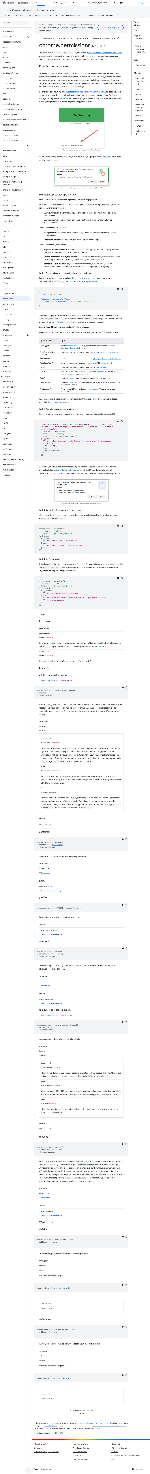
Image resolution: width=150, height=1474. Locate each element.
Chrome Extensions (22, 10)
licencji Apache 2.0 (50, 1426)
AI (56, 15)
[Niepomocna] (122, 38)
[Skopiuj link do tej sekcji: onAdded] (51, 1229)
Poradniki (47, 15)
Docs (5, 10)
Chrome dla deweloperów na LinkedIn (125, 1455)
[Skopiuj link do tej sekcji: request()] (51, 1137)
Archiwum (77, 1455)
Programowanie (33, 15)
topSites (106, 157)
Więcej (75, 3)
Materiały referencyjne (70, 15)
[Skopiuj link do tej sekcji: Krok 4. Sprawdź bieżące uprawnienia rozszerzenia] (85, 510)
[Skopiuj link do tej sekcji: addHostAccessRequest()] (69, 675)
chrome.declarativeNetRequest (108, 352)
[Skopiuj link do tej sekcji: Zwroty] (47, 817)
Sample (91, 15)
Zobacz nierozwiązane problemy (46, 1452)
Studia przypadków (60, 3)
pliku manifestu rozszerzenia (83, 278)
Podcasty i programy (80, 1459)
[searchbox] (16, 23)
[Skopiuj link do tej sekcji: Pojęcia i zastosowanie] (70, 66)
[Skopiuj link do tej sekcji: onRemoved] (54, 1319)
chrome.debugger (74, 346)
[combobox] (99, 3)
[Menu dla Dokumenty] (48, 2)
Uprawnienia (45, 873)
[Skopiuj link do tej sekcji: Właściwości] (51, 628)
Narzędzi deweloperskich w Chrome (107, 359)
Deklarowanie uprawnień (58, 402)
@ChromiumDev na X (119, 1448)
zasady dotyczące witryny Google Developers (109, 1426)
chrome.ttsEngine (73, 382)
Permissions (78, 908)
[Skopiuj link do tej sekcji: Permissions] (54, 621)
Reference (43, 10)
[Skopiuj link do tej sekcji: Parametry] (50, 721)
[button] (15, 376)
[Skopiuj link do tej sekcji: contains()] (52, 832)
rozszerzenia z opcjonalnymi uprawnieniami (86, 92)
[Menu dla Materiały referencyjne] (83, 15)
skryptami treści (101, 646)
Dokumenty (40, 3)
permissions (92, 281)
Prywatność (47, 1469)
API (54, 10)
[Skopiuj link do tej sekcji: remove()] (51, 941)
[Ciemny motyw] (118, 289)
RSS (112, 1459)
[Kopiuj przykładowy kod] (122, 289)
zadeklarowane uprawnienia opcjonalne (105, 53)
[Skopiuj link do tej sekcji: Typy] (47, 614)
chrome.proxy (102, 371)
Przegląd (6, 15)
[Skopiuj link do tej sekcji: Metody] (51, 668)
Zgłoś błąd (38, 1448)
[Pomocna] (118, 38)
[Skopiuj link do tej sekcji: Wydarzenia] (56, 1222)
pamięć (65, 98)
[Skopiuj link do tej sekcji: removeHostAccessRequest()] (73, 1010)
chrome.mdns (101, 367)
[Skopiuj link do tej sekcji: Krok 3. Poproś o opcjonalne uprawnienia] (76, 409)
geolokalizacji (107, 363)
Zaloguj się (142, 3)
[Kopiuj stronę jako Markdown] (101, 46)
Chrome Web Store (105, 15)
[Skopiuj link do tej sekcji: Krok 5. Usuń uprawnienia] (63, 559)
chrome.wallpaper (92, 389)
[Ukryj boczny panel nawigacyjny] (28, 1469)
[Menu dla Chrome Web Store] (116, 15)
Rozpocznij (18, 15)
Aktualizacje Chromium (81, 1448)
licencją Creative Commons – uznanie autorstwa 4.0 (93, 1423)
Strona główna (44, 38)
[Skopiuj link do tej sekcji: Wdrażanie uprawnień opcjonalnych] (79, 194)
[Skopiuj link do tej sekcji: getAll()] (49, 897)
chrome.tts (71, 378)
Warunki (37, 1469)
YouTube (114, 1452)
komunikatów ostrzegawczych (69, 470)
